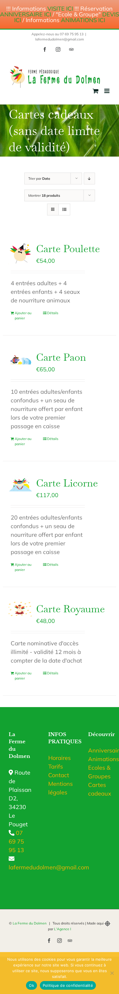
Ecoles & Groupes (99, 772)
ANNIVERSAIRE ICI (25, 14)
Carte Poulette (68, 248)
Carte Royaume (70, 608)
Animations (99, 759)
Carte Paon (61, 357)
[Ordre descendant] (89, 178)
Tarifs (55, 766)
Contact (58, 775)
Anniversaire (99, 750)
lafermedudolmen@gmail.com (59, 39)
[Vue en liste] (64, 209)
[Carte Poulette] (20, 252)
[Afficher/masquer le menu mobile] (107, 91)
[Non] (112, 973)
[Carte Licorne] (20, 483)
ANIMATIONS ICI (83, 20)
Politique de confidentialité (68, 985)
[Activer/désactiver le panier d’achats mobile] (95, 91)
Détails (52, 313)
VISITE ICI (60, 8)
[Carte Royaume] (20, 608)
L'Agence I (62, 929)
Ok (31, 985)
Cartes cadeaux (99, 789)
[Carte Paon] (20, 358)
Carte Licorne (67, 482)
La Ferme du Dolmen (30, 923)
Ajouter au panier (23, 315)
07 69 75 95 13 (16, 841)
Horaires (59, 757)
